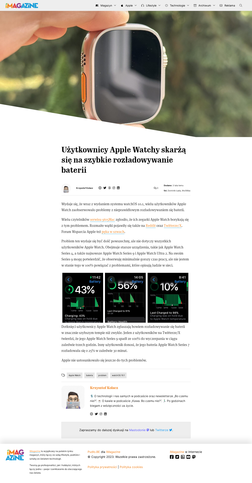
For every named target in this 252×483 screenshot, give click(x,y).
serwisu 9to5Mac (102, 219)
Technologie (177, 5)
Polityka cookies (131, 467)
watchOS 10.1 (118, 375)
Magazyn (106, 5)
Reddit (151, 225)
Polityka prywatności (102, 467)
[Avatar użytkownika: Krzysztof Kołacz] (72, 397)
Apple (129, 5)
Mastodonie (137, 430)
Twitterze (162, 430)
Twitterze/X (173, 225)
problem (102, 375)
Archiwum (204, 5)
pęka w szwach (113, 231)
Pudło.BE (94, 452)
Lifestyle (150, 5)
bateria (89, 375)
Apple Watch (75, 375)
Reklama (229, 5)
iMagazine (35, 451)
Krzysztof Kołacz (84, 188)
